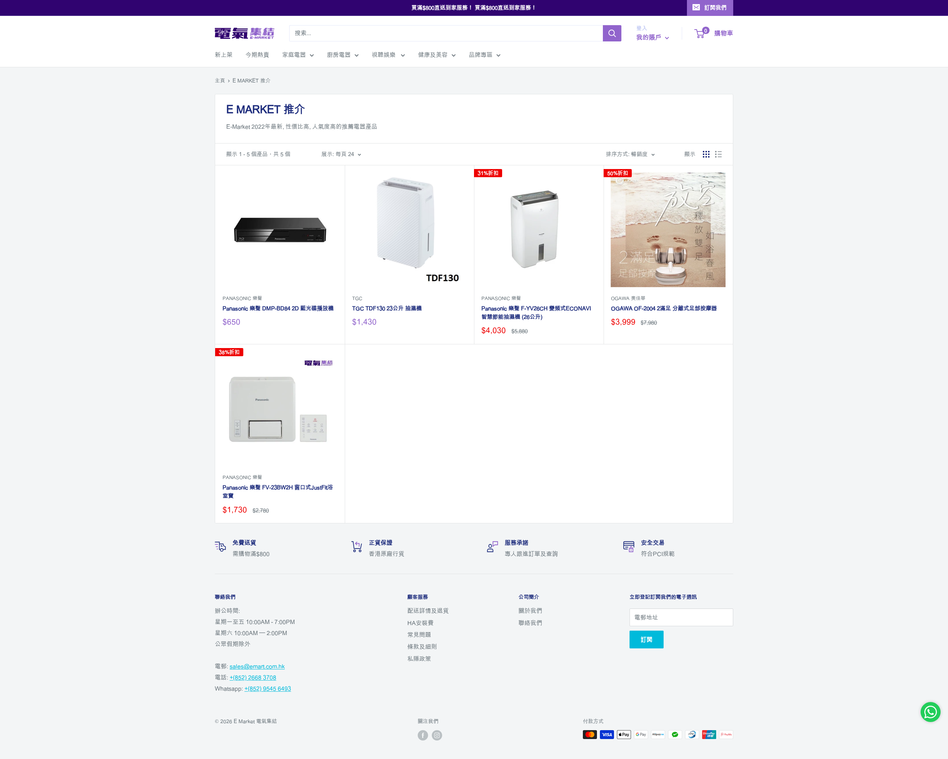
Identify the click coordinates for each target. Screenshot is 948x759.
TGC (357, 298)
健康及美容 (433, 55)
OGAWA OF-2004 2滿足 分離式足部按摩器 (664, 308)
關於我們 (530, 611)
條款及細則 (422, 647)
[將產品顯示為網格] (706, 154)
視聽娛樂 (384, 55)
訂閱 (646, 639)
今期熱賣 (257, 55)
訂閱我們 (715, 7)
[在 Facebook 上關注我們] (423, 735)
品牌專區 (481, 55)
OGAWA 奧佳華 (628, 298)
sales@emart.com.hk (257, 666)
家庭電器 (294, 55)
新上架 (224, 55)
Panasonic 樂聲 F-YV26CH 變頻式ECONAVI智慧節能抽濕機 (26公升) (536, 313)
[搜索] (612, 33)
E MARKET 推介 (252, 80)
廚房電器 (339, 55)
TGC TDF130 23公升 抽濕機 (387, 308)
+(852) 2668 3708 (253, 677)
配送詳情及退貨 (428, 611)
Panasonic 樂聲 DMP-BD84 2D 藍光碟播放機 (278, 308)
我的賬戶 (649, 37)
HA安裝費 (420, 623)
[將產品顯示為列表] (718, 154)
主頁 (220, 80)
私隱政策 (419, 659)
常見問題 (419, 635)
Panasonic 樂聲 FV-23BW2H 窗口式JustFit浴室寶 (278, 492)
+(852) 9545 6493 (267, 688)
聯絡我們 (530, 623)
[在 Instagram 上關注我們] (437, 735)
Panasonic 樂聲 (242, 298)
